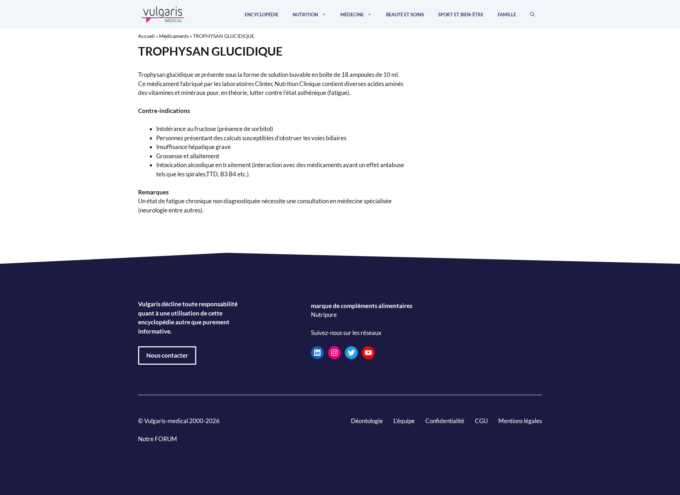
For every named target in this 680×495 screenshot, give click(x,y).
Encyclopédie (261, 14)
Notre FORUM (157, 439)
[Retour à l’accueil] (163, 13)
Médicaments (174, 36)
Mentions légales (520, 421)
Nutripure (324, 315)
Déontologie (367, 421)
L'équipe (404, 421)
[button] (532, 14)
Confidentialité (444, 421)
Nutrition (305, 14)
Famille (507, 14)
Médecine (352, 14)
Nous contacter (167, 355)
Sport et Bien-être (460, 14)
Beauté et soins (405, 14)
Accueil (146, 36)
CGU (481, 421)
